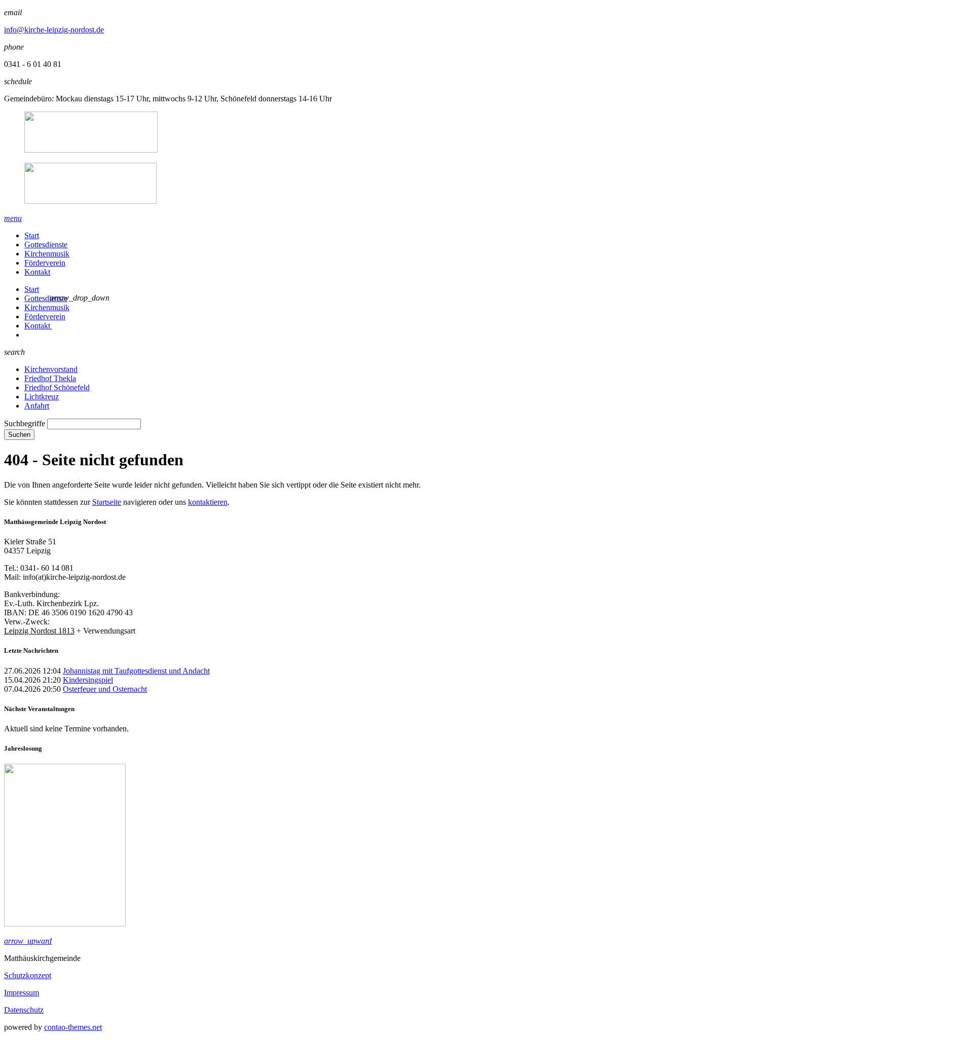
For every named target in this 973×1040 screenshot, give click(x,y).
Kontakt (37, 272)
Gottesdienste (45, 244)
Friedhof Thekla (50, 378)
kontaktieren (208, 502)
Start (31, 235)
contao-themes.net (73, 1027)
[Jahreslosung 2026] (65, 923)
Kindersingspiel (88, 680)
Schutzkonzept (27, 975)
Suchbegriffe (24, 423)
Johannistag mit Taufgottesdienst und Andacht (136, 670)
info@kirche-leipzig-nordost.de (54, 29)
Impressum (21, 992)
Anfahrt (36, 405)
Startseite (106, 502)
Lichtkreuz (41, 396)
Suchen (19, 434)
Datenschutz (24, 1010)
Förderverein (44, 262)
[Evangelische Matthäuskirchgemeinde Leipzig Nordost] (486, 159)
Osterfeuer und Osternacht (105, 689)
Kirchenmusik (46, 253)
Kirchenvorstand (51, 369)
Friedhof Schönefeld (57, 387)
